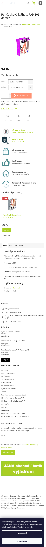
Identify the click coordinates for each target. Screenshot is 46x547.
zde (31, 527)
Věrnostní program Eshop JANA (12, 398)
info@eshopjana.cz (12, 309)
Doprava (4, 407)
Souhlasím (22, 541)
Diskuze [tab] (22, 245)
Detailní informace (7, 109)
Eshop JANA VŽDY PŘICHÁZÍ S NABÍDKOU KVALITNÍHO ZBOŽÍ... (24, 317)
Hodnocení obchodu (8, 373)
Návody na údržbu (7, 386)
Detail (6, 230)
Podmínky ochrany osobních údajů (13, 395)
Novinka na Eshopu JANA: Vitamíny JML (15, 350)
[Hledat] (27, 3)
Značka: (8, 27)
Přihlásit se (8, 452)
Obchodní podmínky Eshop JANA (13, 401)
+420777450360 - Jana (13, 322)
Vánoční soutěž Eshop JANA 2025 (13, 341)
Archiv (5, 360)
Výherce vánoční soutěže (10, 332)
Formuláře (5, 404)
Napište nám (5, 376)
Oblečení (16, 288)
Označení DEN (6, 382)
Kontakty (4, 370)
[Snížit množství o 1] (10, 97)
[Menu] (40, 3)
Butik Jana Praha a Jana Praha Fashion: (15, 416)
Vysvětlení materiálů (8, 389)
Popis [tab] (5, 245)
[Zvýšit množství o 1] (10, 94)
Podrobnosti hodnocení (31, 24)
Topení (3, 392)
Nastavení (22, 533)
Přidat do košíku (23, 95)
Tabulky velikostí (7, 379)
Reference (5, 410)
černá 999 (6, 236)
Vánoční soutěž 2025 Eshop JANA (13, 413)
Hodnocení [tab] (13, 245)
